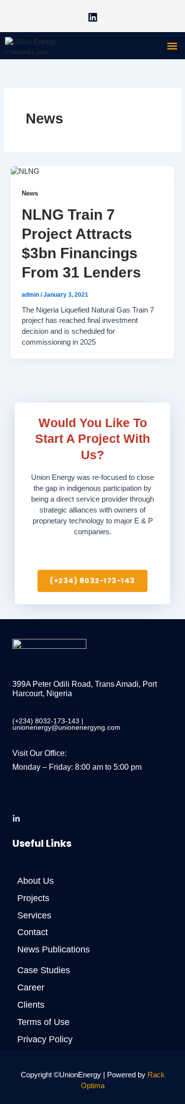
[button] (172, 46)
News (30, 193)
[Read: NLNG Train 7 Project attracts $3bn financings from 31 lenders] (25, 171)
